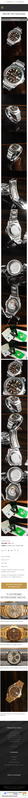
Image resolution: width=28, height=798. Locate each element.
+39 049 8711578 (10, 2)
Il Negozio (14, 756)
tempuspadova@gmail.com (14, 735)
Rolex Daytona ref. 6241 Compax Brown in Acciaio (14, 668)
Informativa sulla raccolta (9, 796)
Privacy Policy (14, 746)
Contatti (14, 759)
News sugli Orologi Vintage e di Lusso (14, 765)
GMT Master (7, 541)
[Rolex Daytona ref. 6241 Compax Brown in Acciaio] (14, 657)
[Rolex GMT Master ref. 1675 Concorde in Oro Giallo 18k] (14, 691)
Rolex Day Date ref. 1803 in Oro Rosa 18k (11, 621)
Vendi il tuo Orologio (14, 762)
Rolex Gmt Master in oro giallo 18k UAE (11, 644)
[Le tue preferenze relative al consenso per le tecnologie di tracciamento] (25, 795)
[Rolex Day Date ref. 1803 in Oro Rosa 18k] (14, 610)
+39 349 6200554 (20, 2)
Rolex (2, 541)
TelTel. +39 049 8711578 (14, 737)
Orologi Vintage (19, 545)
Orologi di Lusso (11, 545)
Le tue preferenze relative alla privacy (15, 793)
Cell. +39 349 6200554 (14, 739)
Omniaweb (19, 788)
